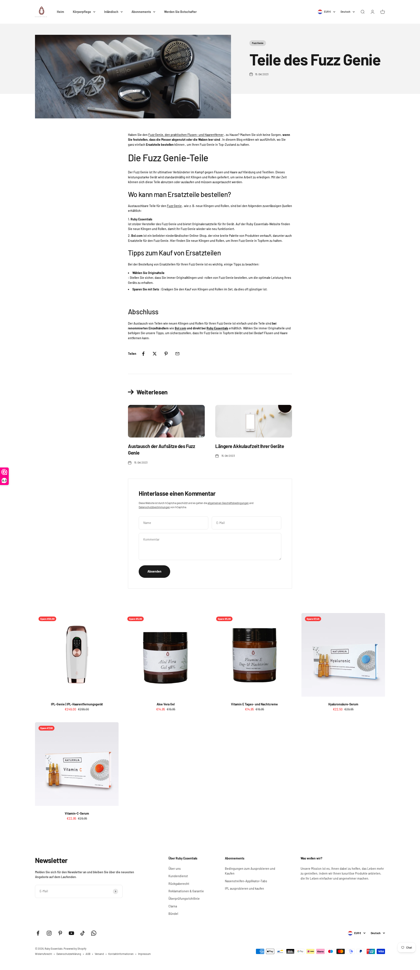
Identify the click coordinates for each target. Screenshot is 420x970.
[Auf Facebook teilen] (143, 353)
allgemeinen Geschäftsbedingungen (228, 502)
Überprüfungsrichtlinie (184, 898)
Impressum (144, 953)
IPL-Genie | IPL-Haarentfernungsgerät (77, 704)
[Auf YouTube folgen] (71, 933)
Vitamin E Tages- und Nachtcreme (254, 704)
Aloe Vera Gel (166, 704)
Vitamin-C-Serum (77, 813)
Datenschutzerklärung (68, 953)
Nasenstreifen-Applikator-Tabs (246, 881)
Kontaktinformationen (121, 953)
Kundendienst (178, 876)
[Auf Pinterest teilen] (166, 353)
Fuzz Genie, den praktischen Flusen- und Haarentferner (186, 135)
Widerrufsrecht (43, 953)
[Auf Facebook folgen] (38, 933)
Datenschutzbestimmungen (154, 507)
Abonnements (141, 12)
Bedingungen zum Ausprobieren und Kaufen (250, 871)
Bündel (173, 914)
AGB (88, 953)
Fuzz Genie (257, 43)
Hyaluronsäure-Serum (343, 704)
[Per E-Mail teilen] (177, 353)
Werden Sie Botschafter (180, 12)
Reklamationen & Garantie (186, 891)
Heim (60, 12)
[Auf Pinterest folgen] (60, 933)
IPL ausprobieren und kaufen (244, 888)
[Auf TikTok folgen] (83, 933)
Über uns (174, 868)
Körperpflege (82, 12)
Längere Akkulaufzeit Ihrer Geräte (249, 446)
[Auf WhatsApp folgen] (94, 933)
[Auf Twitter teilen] (154, 353)
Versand (99, 953)
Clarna (172, 906)
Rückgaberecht (178, 884)
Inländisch (111, 12)
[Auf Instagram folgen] (49, 933)
